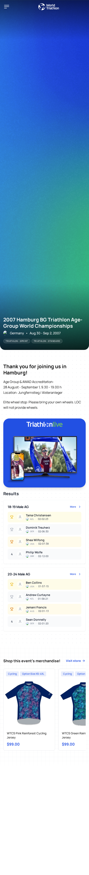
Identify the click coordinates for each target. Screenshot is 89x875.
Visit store (73, 661)
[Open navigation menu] (6, 6)
